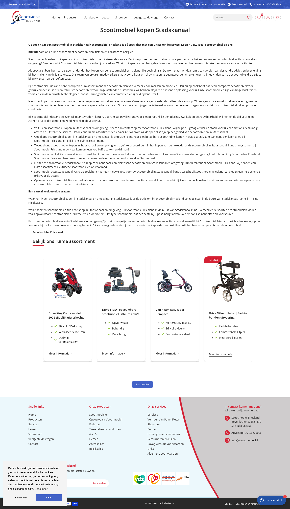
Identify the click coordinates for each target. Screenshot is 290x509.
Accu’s (93, 434)
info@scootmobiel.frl (244, 440)
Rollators (95, 424)
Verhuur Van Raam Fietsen (164, 419)
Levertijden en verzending (164, 434)
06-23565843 (253, 433)
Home (32, 414)
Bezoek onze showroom (22, 4)
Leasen (32, 429)
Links (151, 449)
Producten (35, 419)
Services (33, 424)
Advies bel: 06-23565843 (267, 4)
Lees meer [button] (41, 489)
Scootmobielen (98, 414)
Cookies (228, 503)
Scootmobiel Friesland (164, 503)
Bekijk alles (96, 449)
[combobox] (233, 17)
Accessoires (96, 444)
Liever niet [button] (21, 497)
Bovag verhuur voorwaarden (166, 444)
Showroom (35, 434)
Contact (33, 444)
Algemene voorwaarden (163, 453)
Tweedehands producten (105, 429)
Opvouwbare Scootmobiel (105, 419)
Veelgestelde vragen (41, 439)
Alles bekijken (142, 384)
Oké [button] (48, 497)
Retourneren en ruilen (162, 439)
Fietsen (93, 439)
